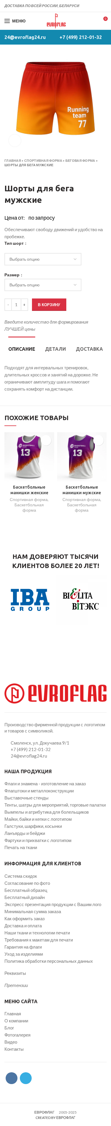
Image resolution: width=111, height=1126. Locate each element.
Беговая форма (80, 160)
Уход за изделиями (23, 954)
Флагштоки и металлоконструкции (39, 790)
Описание (21, 349)
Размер (12, 275)
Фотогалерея (17, 1034)
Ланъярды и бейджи (24, 833)
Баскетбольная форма (29, 507)
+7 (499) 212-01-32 (80, 37)
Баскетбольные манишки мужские (81, 490)
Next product (19, 174)
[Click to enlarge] (15, 140)
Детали (55, 349)
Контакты (14, 1049)
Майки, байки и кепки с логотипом (38, 819)
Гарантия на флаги (23, 946)
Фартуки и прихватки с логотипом (37, 840)
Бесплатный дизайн (24, 897)
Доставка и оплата (23, 925)
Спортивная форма (43, 160)
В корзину (49, 304)
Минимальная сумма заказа (32, 911)
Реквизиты (15, 973)
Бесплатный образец (25, 890)
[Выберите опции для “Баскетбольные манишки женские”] (46, 440)
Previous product (7, 174)
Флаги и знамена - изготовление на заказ (45, 783)
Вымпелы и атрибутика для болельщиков (46, 812)
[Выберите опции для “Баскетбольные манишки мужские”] (98, 440)
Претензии (16, 985)
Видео (10, 1042)
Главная (12, 160)
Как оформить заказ (24, 918)
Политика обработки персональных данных (48, 961)
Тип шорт (14, 243)
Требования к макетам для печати (38, 939)
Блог (9, 1027)
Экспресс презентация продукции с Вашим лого (52, 904)
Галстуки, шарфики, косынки (33, 826)
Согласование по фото (27, 883)
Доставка (89, 349)
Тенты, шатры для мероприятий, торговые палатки (55, 804)
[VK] (96, 6)
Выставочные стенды (26, 797)
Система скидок (20, 876)
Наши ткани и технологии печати (37, 932)
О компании (16, 1020)
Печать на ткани (20, 847)
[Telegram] (103, 6)
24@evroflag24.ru (25, 37)
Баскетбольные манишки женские (29, 490)
